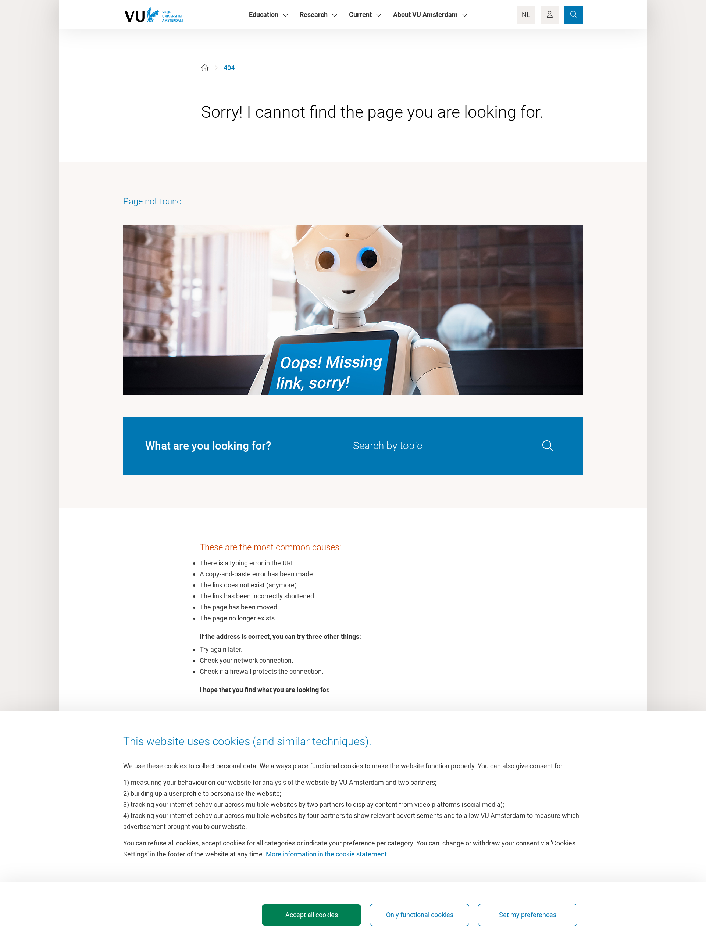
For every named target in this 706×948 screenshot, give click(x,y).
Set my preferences (527, 915)
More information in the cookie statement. (327, 854)
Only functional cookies (419, 915)
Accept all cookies (311, 915)
